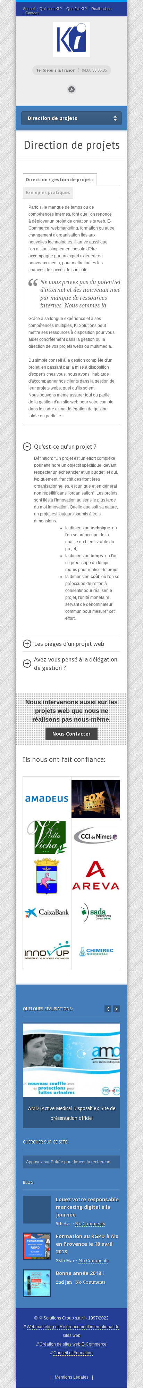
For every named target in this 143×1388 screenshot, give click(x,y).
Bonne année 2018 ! (80, 1273)
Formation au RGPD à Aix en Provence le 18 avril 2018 (87, 1244)
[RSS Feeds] (71, 89)
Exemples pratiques (48, 192)
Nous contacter (71, 734)
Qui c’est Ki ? (51, 9)
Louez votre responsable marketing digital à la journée (87, 1207)
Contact (32, 13)
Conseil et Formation (73, 1352)
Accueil (29, 9)
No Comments (90, 1223)
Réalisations (101, 9)
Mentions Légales (72, 1377)
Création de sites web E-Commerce (73, 1344)
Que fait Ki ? (76, 9)
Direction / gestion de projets (60, 179)
